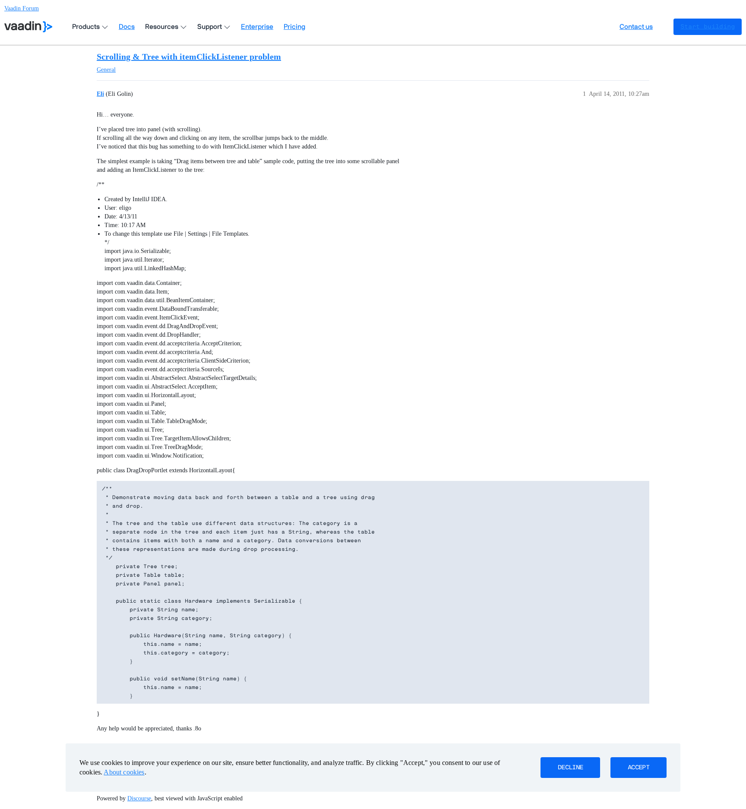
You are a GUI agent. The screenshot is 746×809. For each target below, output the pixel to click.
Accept (638, 768)
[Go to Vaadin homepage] (28, 27)
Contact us (636, 26)
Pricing (294, 26)
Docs (127, 26)
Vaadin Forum (21, 8)
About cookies (124, 772)
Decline (570, 768)
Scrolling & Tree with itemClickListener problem (189, 56)
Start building (707, 27)
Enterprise (257, 26)
